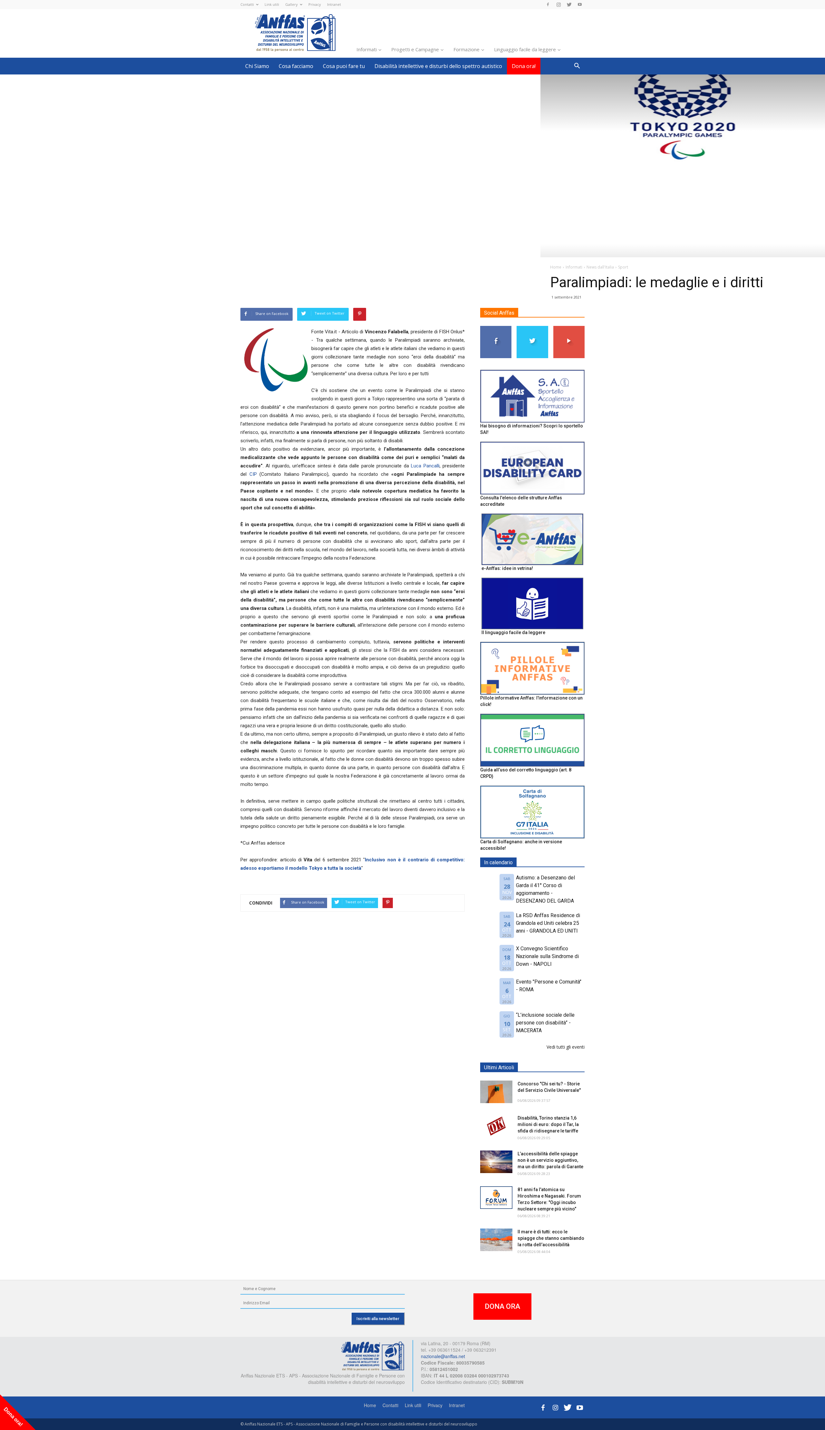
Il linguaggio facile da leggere (513, 632)
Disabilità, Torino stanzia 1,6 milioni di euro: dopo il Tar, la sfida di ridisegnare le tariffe (548, 1124)
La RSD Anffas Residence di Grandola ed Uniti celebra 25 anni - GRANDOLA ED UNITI (548, 923)
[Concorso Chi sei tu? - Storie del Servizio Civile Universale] (496, 1092)
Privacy (314, 4)
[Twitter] (569, 4)
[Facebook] (548, 4)
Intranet (334, 4)
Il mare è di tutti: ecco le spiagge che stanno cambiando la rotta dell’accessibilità (551, 1238)
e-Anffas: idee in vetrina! (507, 568)
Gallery (291, 4)
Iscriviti (569, 328)
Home (370, 1405)
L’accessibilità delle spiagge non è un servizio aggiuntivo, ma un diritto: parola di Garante (550, 1160)
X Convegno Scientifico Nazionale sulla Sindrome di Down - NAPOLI (547, 956)
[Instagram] (558, 4)
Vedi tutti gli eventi (566, 1047)
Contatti (247, 4)
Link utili (272, 4)
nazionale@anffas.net (443, 1356)
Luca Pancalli (425, 466)
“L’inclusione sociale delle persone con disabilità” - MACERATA (545, 1022)
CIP (253, 474)
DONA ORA (502, 1306)
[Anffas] (372, 1355)
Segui (496, 328)
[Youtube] (580, 4)
